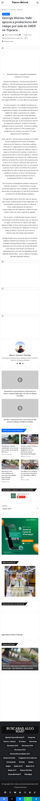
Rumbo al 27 (12, 770)
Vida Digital (28, 774)
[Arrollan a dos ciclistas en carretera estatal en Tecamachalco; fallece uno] (29, 464)
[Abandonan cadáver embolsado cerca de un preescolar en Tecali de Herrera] (10, 439)
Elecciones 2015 (12, 745)
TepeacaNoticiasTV (14, 774)
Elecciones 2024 (20, 750)
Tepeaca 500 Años (26, 770)
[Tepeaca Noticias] (20, 2)
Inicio (5, 9)
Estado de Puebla (9, 758)
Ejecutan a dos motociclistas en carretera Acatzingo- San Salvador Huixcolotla (9, 475)
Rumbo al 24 (30, 766)
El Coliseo (22, 741)
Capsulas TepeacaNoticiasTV (14, 737)
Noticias (20, 9)
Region (8, 766)
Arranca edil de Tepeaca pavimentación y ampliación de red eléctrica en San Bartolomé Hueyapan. (29, 450)
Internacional (11, 762)
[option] (20, 659)
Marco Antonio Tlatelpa (12, 35)
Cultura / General (9, 741)
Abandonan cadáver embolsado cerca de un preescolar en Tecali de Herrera (10, 449)
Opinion (31, 762)
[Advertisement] (20, 696)
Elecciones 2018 (27, 745)
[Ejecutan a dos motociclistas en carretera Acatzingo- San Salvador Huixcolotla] (10, 464)
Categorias (12, 9)
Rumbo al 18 (18, 766)
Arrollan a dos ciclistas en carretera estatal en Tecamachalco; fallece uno (29, 474)
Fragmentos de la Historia (28, 758)
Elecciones (33, 741)
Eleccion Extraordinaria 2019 (20, 754)
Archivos (4, 506)
